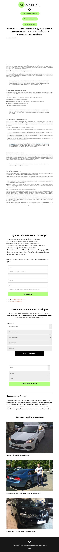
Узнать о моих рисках (29, 353)
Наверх (29, 548)
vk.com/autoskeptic (16, 301)
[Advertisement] (29, 53)
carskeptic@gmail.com (18, 299)
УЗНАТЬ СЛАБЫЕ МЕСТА (29, 384)
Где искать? (10, 323)
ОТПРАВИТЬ (28, 294)
